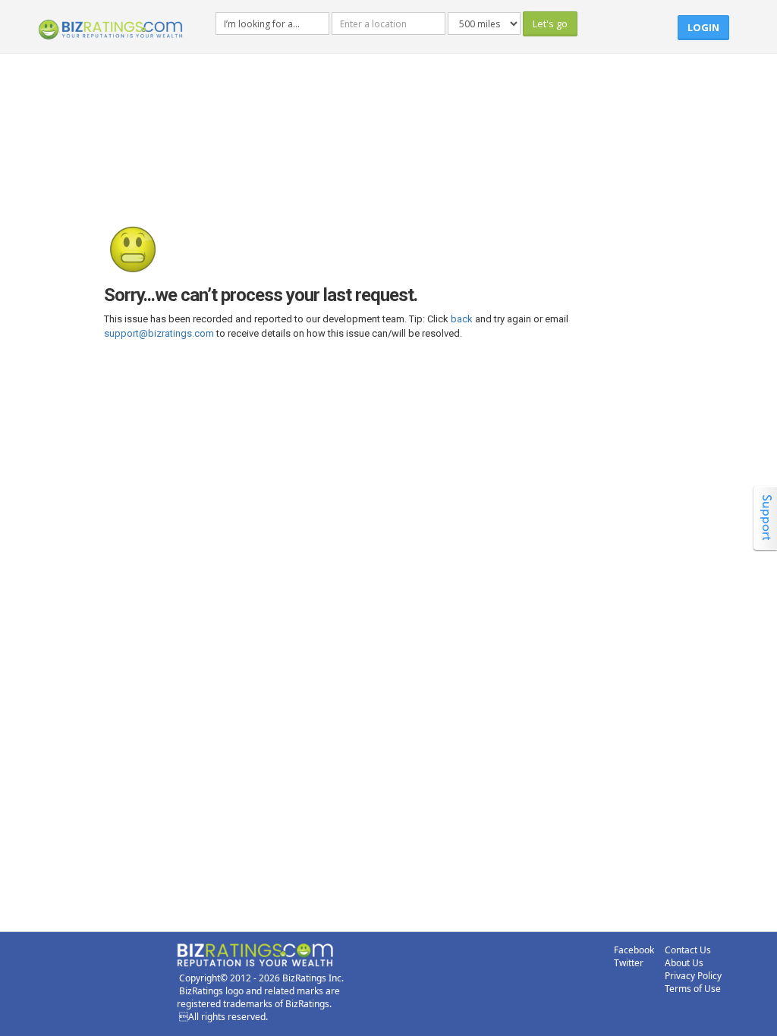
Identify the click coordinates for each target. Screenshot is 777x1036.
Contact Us (688, 949)
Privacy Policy (693, 975)
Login (703, 27)
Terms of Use (693, 988)
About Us (684, 962)
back (462, 319)
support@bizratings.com (159, 333)
